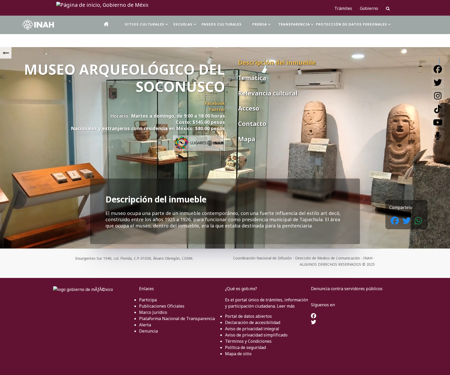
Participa (148, 300)
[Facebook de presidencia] (313, 316)
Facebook (215, 103)
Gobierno (369, 8)
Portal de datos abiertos (248, 316)
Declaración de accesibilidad (252, 322)
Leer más (286, 306)
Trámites (343, 8)
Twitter (217, 109)
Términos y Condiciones (248, 341)
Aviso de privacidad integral (252, 329)
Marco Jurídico (153, 312)
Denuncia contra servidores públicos (347, 288)
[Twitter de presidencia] (313, 322)
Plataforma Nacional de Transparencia (177, 318)
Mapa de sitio (238, 354)
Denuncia (148, 331)
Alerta (145, 325)
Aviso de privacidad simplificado (256, 335)
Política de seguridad (245, 347)
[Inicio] (106, 24)
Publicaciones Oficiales (161, 306)
